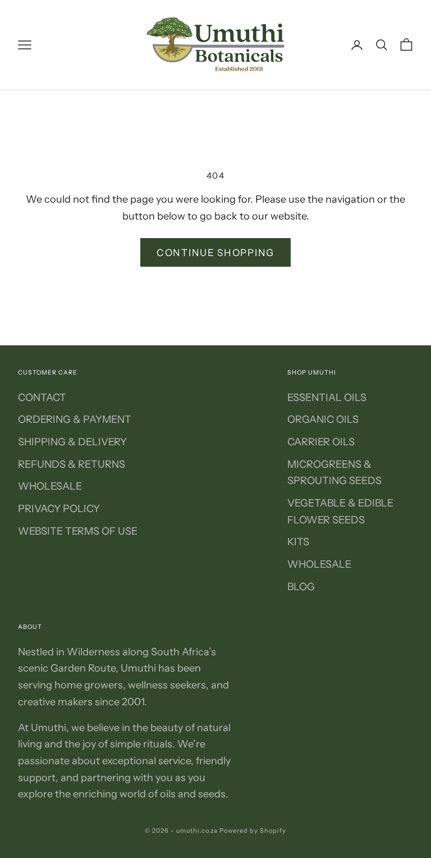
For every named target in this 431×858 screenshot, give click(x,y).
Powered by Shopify (252, 830)
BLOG (301, 587)
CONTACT (42, 397)
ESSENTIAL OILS (326, 397)
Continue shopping (215, 252)
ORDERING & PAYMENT (74, 419)
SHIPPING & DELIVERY (72, 442)
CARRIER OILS (321, 442)
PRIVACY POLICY (59, 509)
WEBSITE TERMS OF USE (77, 531)
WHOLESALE (50, 486)
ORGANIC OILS (323, 419)
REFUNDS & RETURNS (71, 464)
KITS (298, 542)
